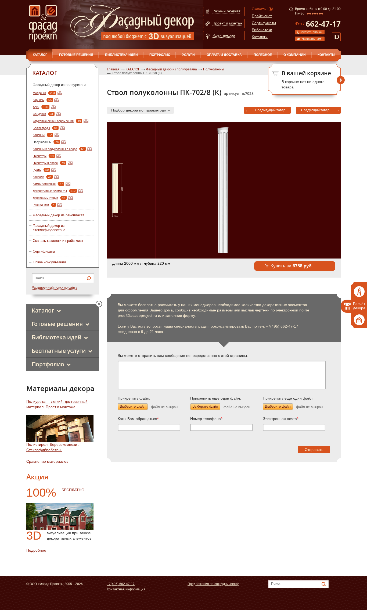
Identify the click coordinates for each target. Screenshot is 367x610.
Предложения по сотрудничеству (213, 584)
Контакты (326, 55)
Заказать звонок (311, 32)
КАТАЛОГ (40, 55)
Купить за (291, 265)
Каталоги (260, 37)
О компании (294, 55)
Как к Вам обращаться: (139, 419)
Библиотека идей (121, 55)
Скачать (259, 9)
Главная (113, 69)
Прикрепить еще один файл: (215, 398)
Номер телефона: (206, 419)
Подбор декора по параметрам (139, 110)
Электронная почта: (281, 419)
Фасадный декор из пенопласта (58, 215)
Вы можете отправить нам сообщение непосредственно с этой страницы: (183, 355)
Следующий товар (315, 110)
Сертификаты (264, 23)
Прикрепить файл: (134, 398)
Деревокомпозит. (64, 444)
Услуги (188, 55)
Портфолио (159, 55)
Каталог (43, 310)
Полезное (263, 55)
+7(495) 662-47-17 (121, 584)
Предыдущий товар (270, 110)
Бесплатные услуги (59, 350)
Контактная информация (126, 589)
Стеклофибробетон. (44, 450)
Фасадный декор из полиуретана (59, 85)
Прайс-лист (262, 16)
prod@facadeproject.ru (137, 315)
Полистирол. (37, 444)
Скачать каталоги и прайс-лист (58, 241)
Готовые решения (76, 55)
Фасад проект (43, 23)
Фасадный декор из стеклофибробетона (49, 228)
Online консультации (49, 262)
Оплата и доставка (224, 55)
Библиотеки (262, 30)
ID (336, 36)
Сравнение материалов (47, 461)
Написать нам (311, 38)
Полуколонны (213, 69)
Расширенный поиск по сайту (54, 287)
